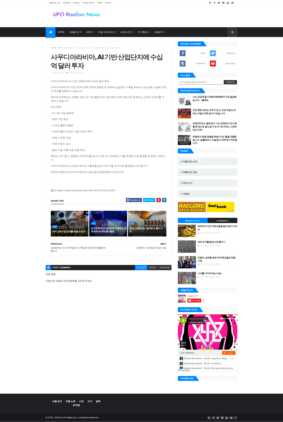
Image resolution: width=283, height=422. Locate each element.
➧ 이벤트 (185, 193)
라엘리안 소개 (55, 3)
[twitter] (219, 3)
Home (54, 47)
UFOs (61, 32)
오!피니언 (126, 32)
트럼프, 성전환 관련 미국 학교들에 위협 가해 (216, 259)
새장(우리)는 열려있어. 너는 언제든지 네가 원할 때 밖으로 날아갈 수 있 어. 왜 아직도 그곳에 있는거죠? (215, 126)
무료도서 (76, 3)
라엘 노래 (70, 401)
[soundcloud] (232, 3)
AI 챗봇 (108, 3)
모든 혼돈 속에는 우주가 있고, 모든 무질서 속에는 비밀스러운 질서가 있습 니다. (214, 111)
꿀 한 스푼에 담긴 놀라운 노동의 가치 (146, 230)
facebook (165, 267)
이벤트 (100, 3)
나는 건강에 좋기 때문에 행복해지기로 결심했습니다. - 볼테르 (214, 98)
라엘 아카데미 (105, 32)
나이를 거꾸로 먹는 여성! (209, 273)
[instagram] (223, 3)
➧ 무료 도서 (186, 183)
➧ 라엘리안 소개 (188, 161)
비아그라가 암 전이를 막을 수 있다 (68, 231)
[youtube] (228, 3)
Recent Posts (192, 220)
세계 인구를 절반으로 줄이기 (211, 242)
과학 (88, 32)
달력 (98, 401)
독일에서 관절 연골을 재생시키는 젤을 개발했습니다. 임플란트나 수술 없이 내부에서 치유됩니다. (215, 140)
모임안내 (66, 3)
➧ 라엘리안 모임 (188, 172)
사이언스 (68, 47)
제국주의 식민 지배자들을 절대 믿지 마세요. (217, 228)
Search (230, 82)
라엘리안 (74, 32)
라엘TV (158, 32)
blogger (141, 267)
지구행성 (142, 32)
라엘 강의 (57, 401)
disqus (152, 267)
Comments (222, 220)
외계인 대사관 (88, 3)
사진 (81, 401)
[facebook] (214, 3)
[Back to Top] (235, 418)
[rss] (210, 3)
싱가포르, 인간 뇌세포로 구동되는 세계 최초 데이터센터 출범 (108, 230)
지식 (89, 401)
